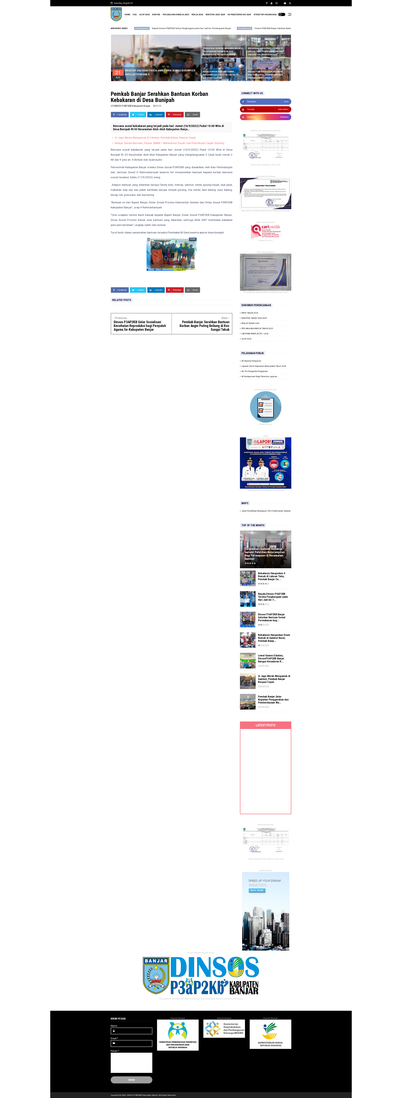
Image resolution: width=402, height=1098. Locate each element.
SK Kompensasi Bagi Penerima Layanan (259, 376)
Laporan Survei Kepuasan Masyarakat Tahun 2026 (264, 366)
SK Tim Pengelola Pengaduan (255, 371)
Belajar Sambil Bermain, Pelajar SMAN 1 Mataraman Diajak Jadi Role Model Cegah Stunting (169, 143)
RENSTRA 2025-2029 (215, 14)
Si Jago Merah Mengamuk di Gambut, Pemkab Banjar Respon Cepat (155, 137)
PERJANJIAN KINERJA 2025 (176, 14)
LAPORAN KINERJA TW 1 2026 (255, 334)
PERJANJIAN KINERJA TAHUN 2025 (257, 328)
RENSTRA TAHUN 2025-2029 (254, 318)
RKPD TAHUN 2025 (250, 313)
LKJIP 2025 (144, 14)
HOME (127, 14)
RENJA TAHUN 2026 (250, 323)
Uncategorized (178, 28)
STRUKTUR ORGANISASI (265, 14)
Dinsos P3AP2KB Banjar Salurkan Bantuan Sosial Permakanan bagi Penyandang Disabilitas (231, 28)
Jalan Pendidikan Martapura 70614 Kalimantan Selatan (266, 511)
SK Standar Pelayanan (251, 361)
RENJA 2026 (197, 14)
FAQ (135, 14)
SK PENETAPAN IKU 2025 (239, 14)
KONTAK (156, 14)
